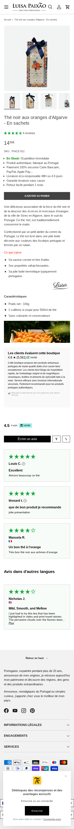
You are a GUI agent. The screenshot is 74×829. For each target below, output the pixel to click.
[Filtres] (56, 439)
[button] (67, 7)
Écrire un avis (27, 439)
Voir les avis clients (23, 401)
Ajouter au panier (37, 196)
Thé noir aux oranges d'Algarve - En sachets (35, 20)
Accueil (7, 20)
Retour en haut (35, 658)
